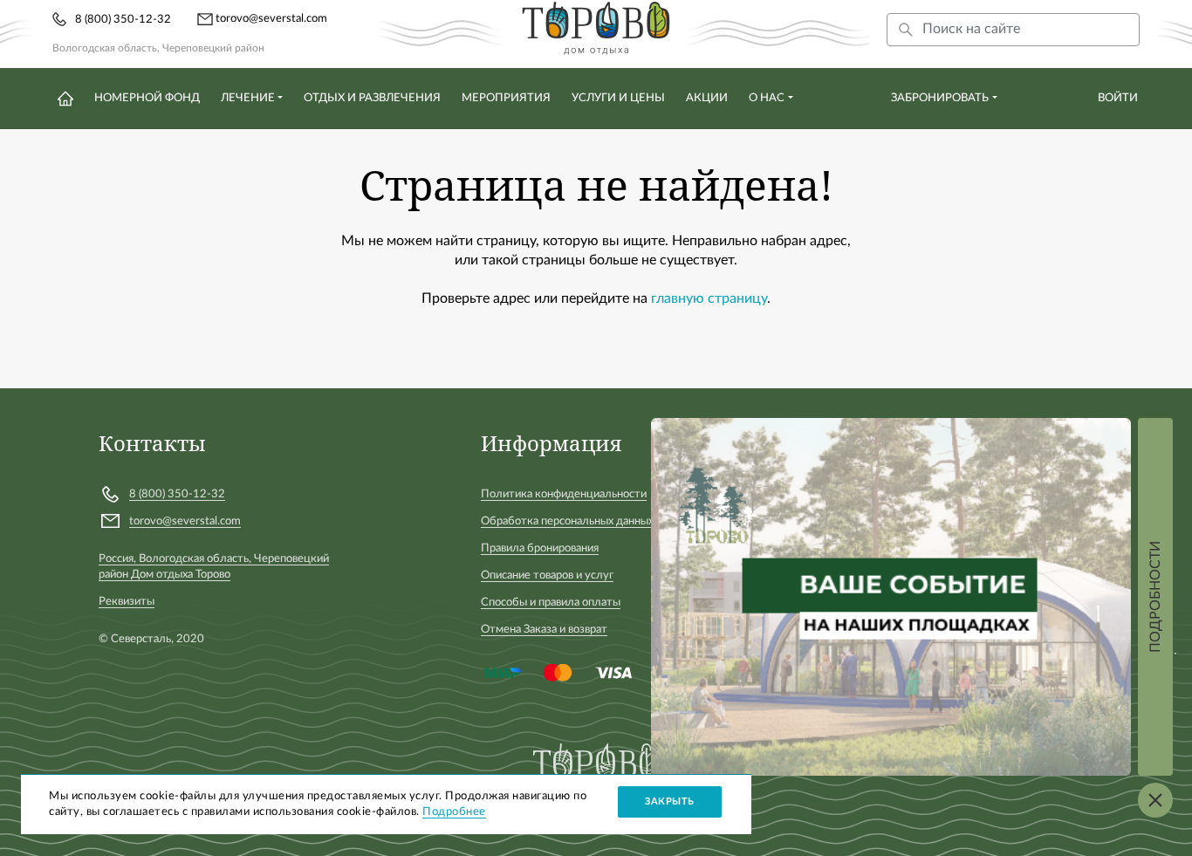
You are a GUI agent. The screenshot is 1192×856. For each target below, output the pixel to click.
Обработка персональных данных (567, 521)
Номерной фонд (147, 98)
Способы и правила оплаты (550, 602)
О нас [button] (766, 98)
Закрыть (670, 801)
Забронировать (940, 98)
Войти (1118, 98)
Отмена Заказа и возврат (544, 629)
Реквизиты (126, 601)
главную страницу (709, 298)
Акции (707, 98)
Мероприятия (506, 98)
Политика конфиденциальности (564, 494)
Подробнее (454, 812)
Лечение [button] (248, 98)
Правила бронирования (540, 548)
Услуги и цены (618, 98)
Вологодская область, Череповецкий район (158, 48)
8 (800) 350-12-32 (123, 19)
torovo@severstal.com (271, 18)
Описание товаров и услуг (547, 575)
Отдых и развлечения (372, 98)
